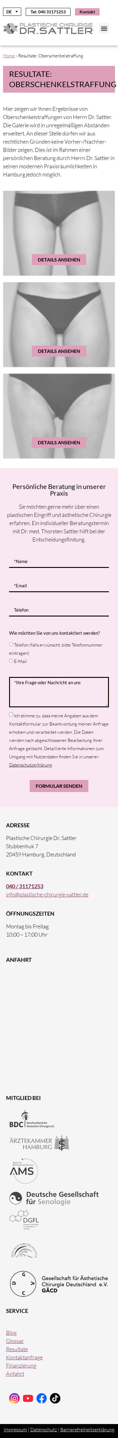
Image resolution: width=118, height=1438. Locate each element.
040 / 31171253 (24, 886)
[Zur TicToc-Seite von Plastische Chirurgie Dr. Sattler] (28, 1398)
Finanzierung (21, 1365)
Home (9, 56)
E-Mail (20, 661)
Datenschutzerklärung (30, 765)
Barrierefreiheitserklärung (87, 1429)
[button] (104, 28)
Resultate (17, 1349)
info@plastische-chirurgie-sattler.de (47, 894)
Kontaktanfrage (24, 1357)
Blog (11, 1332)
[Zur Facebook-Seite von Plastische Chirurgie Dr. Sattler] (41, 1398)
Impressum (15, 1429)
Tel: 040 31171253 (48, 11)
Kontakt (87, 11)
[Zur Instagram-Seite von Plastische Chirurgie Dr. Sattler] (14, 1398)
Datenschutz (43, 1429)
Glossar (15, 1340)
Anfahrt (15, 1373)
